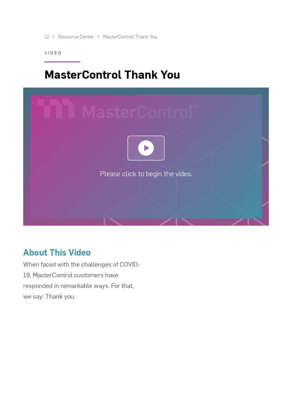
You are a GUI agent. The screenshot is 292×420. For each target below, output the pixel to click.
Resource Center (76, 36)
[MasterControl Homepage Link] (47, 37)
